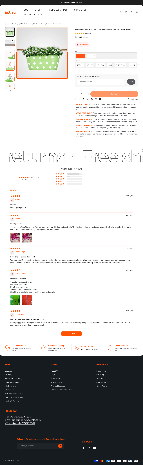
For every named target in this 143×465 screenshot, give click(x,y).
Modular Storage (12, 382)
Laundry (8, 375)
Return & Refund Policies (61, 390)
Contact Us (101, 382)
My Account (101, 371)
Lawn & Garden (11, 390)
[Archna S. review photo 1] (15, 238)
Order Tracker (102, 386)
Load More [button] (71, 334)
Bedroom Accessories (14, 397)
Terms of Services (58, 386)
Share (2, 141)
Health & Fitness (12, 401)
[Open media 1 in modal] (42, 53)
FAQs (53, 375)
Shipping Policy (57, 382)
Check (131, 82)
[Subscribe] (60, 446)
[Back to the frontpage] (6, 24)
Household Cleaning (13, 378)
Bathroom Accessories (14, 394)
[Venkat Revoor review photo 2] (27, 300)
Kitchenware (10, 386)
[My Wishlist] (126, 12)
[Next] (63, 56)
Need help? (134, 99)
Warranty (100, 378)
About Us (55, 371)
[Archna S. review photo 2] (27, 238)
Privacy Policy (56, 378)
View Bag (100, 375)
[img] (15, 196)
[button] (60, 174)
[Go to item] (10, 32)
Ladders (8, 371)
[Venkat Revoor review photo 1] (15, 300)
